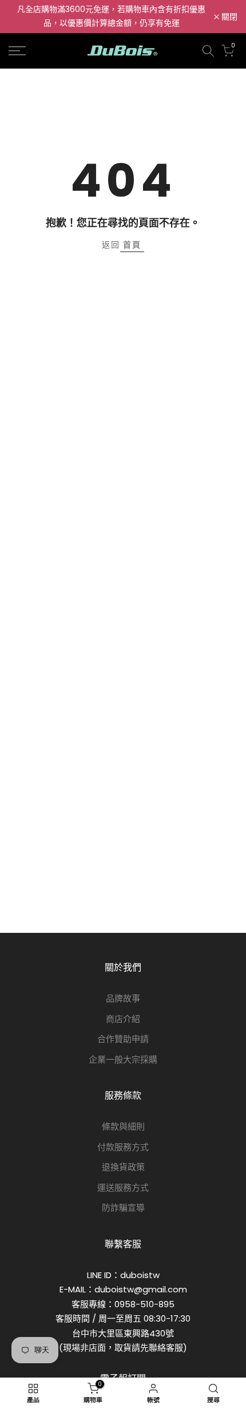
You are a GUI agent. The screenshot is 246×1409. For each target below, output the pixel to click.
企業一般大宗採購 (123, 1059)
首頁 (132, 244)
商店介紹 (123, 1019)
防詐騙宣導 (123, 1208)
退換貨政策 (123, 1167)
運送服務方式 (123, 1188)
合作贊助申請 (123, 1039)
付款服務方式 (123, 1147)
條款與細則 (123, 1126)
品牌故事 (123, 998)
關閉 (228, 17)
